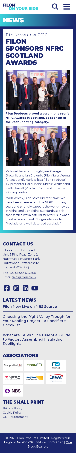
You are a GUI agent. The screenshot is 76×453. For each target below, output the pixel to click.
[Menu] (66, 6)
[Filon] (20, 7)
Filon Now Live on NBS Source (30, 306)
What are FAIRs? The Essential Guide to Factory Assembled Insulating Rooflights (36, 339)
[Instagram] (16, 288)
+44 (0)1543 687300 (22, 273)
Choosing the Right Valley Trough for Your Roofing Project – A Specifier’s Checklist (36, 320)
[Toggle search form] (55, 7)
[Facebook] (7, 288)
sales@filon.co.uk (24, 277)
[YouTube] (35, 288)
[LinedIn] (26, 288)
